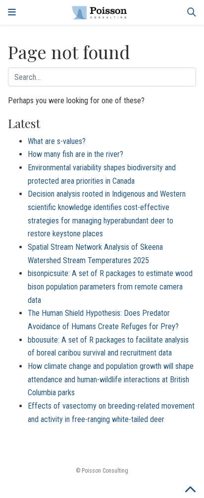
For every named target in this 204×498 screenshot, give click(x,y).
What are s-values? (57, 141)
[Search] (191, 12)
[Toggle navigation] (12, 12)
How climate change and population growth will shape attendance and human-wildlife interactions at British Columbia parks (111, 379)
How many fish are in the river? (75, 154)
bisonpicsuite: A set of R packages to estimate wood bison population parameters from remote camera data (110, 286)
